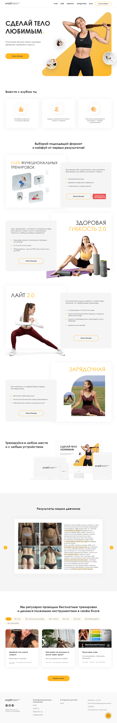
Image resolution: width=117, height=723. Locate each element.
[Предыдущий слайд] (5, 547)
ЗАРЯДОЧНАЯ (81, 4)
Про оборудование (92, 619)
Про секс (77, 619)
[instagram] (10, 705)
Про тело (17, 619)
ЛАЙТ (62, 4)
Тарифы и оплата (94, 700)
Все (8, 619)
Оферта (91, 706)
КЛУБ (56, 4)
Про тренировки (13, 623)
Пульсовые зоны (90, 652)
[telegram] (13, 705)
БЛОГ (91, 4)
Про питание (53, 619)
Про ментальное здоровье (34, 619)
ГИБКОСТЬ (70, 4)
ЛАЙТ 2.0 (36, 708)
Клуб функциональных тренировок (42, 701)
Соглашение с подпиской (97, 710)
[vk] (6, 705)
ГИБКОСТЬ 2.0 (38, 712)
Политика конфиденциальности (99, 703)
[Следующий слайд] (111, 547)
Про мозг (66, 619)
